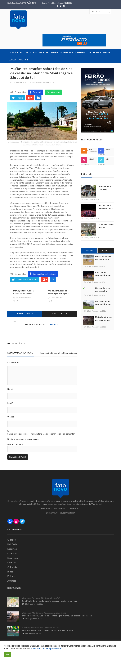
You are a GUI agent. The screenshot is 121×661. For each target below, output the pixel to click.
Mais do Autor (59, 313)
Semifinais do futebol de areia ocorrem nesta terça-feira (49, 601)
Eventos (80, 52)
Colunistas (94, 52)
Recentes (106, 250)
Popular (89, 250)
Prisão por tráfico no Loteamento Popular (103, 259)
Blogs (106, 52)
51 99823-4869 (58, 508)
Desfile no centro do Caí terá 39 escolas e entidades (47, 630)
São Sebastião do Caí (50, 598)
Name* (10, 389)
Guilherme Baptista (42, 82)
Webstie (11, 417)
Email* (10, 403)
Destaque (26, 598)
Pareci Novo (49, 613)
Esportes (38, 52)
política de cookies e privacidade (46, 648)
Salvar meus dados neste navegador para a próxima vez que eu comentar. (41, 434)
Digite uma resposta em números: (23, 439)
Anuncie (23, 59)
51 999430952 (73, 508)
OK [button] (7, 654)
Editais (13, 59)
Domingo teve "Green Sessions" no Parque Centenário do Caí (23, 294)
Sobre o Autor (25, 313)
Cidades (13, 52)
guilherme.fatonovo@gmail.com (60, 512)
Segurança (66, 52)
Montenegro (37, 613)
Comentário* (13, 362)
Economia (52, 52)
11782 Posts (52, 324)
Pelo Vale (25, 52)
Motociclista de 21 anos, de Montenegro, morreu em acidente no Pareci (57, 615)
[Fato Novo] (18, 20)
